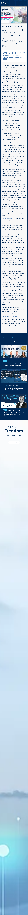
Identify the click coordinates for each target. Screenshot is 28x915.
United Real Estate (7, 218)
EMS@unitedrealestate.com (11, 316)
